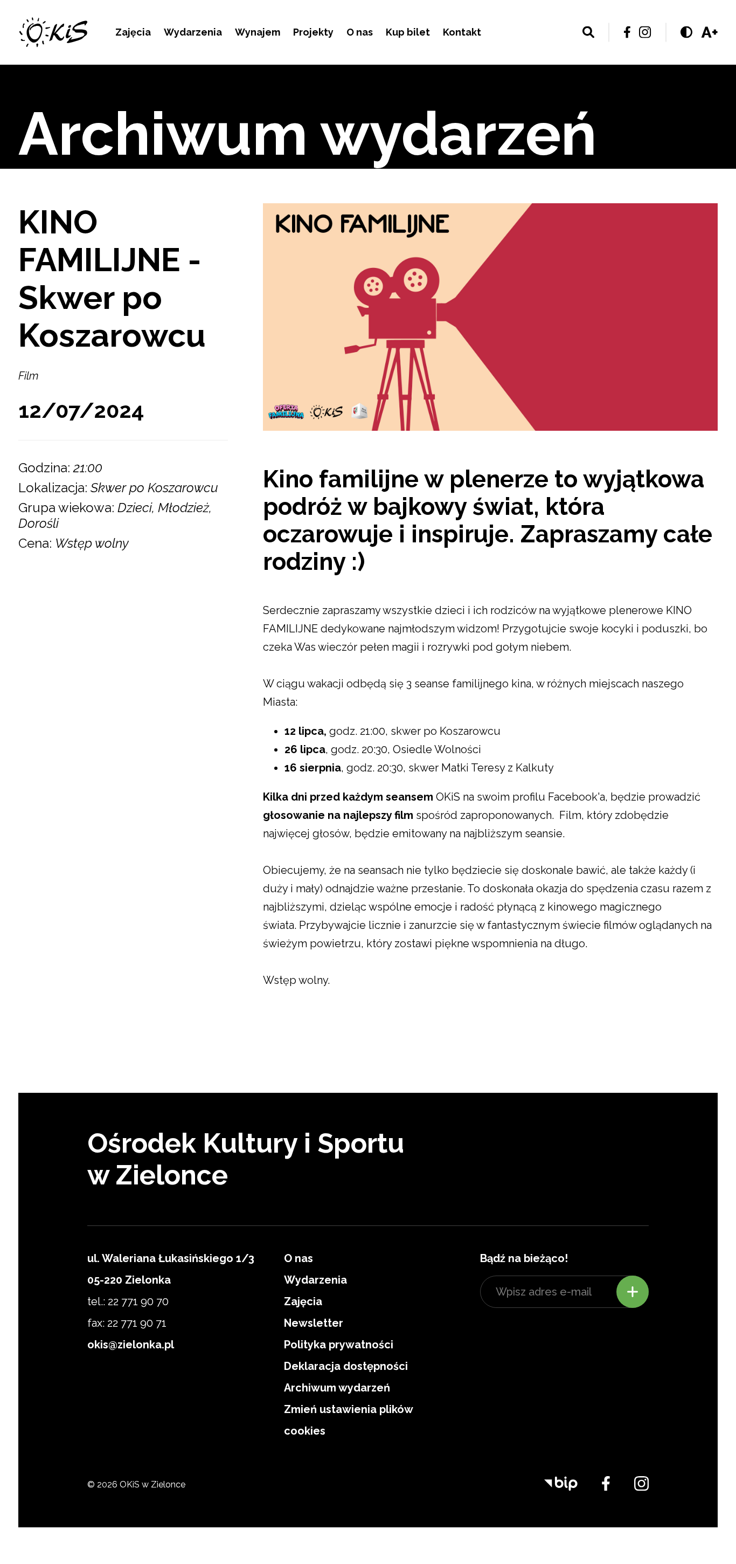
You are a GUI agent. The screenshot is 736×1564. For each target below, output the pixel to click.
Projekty (313, 32)
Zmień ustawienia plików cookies (348, 1420)
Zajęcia (133, 32)
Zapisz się (632, 1292)
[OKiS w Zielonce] (53, 32)
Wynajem (257, 32)
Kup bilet (408, 32)
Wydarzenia (193, 32)
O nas (359, 32)
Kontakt (462, 32)
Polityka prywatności (338, 1344)
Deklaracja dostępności (346, 1366)
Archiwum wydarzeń (337, 1387)
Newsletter (313, 1323)
